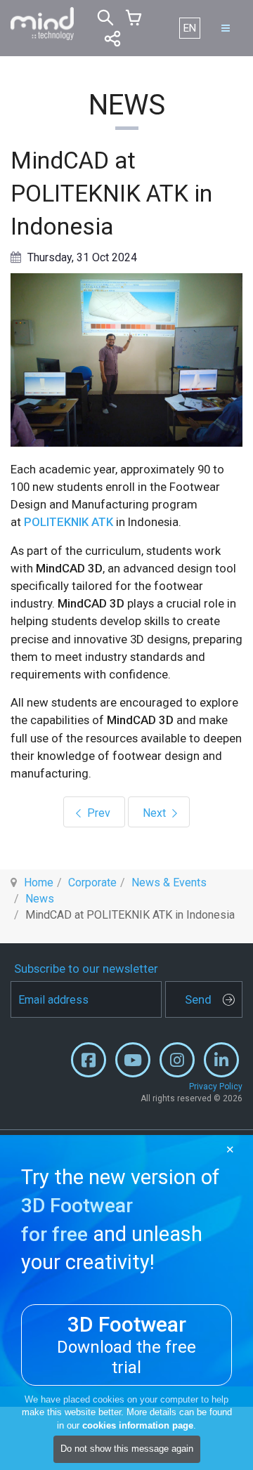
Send (198, 999)
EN (189, 28)
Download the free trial (126, 1344)
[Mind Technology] (42, 24)
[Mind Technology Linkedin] (221, 1063)
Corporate (92, 882)
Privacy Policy (215, 1086)
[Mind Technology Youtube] (132, 1063)
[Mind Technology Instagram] (177, 1063)
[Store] (133, 17)
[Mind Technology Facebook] (88, 1063)
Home (38, 882)
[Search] (105, 17)
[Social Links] (112, 38)
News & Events (169, 882)
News (39, 898)
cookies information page (137, 1425)
